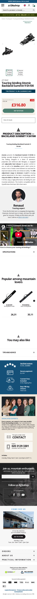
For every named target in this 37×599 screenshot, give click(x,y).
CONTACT (19, 437)
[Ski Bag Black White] (9, 297)
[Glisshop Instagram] (18, 495)
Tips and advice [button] (9, 352)
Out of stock (18, 111)
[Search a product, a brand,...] (33, 10)
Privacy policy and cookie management (23, 590)
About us (7, 555)
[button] (18, 252)
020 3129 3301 (23, 217)
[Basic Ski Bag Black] (26, 297)
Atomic (5, 80)
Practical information (16, 560)
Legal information (10, 590)
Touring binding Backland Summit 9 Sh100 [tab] (18, 145)
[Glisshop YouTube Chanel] (23, 495)
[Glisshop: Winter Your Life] (14, 5)
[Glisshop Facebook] (14, 495)
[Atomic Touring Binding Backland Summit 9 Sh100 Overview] (18, 44)
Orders (6, 551)
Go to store (18, 537)
